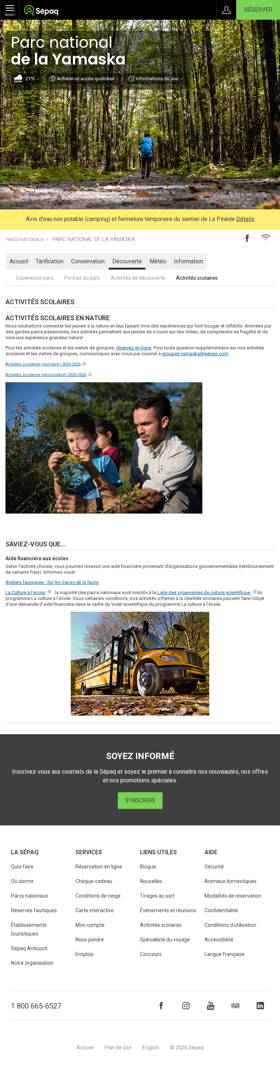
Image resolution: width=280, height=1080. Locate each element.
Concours (151, 954)
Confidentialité (221, 910)
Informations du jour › (159, 78)
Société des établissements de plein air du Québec (41, 11)
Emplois (84, 954)
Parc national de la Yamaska (93, 239)
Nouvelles (151, 881)
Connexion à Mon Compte (226, 10)
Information (188, 261)
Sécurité (214, 867)
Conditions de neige (98, 896)
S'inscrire (140, 800)
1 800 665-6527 (36, 1006)
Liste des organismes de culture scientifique (203, 592)
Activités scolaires (197, 277)
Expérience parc (34, 277)
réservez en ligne (133, 348)
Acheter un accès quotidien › (87, 78)
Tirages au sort (157, 896)
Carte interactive (94, 910)
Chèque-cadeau (93, 881)
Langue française (225, 954)
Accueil (18, 261)
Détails (245, 219)
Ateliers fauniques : (52, 582)
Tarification (49, 261)
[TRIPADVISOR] (235, 1005)
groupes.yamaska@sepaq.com (195, 353)
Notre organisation (32, 963)
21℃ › (32, 78)
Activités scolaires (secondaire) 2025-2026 (45, 374)
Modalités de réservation (233, 896)
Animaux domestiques (231, 881)
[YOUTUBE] (210, 1005)
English (151, 1047)
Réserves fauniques (34, 910)
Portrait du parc (82, 277)
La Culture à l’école (25, 592)
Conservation (88, 261)
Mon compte (90, 925)
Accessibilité (219, 939)
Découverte (127, 261)
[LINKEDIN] (260, 1005)
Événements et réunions (168, 910)
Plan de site (118, 1047)
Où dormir (22, 881)
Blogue (148, 867)
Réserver (258, 9)
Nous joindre (89, 939)
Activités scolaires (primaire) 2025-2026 (43, 364)
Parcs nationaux (24, 239)
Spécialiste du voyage (165, 939)
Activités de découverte (138, 277)
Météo (157, 261)
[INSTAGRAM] (186, 1005)
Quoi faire (22, 867)
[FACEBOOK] (161, 1005)
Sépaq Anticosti (29, 948)
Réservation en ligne (98, 867)
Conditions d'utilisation (230, 925)
